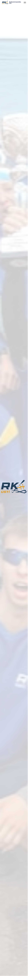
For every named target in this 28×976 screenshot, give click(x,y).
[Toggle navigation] (25, 2)
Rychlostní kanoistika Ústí (15, 2)
